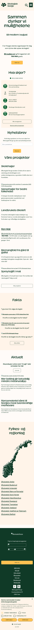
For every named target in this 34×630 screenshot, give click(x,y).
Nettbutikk (17, 582)
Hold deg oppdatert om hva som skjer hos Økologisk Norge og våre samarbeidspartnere (17, 139)
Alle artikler (17, 343)
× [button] (32, 599)
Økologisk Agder (7, 481)
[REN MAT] (17, 546)
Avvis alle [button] (25, 620)
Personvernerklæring (6, 609)
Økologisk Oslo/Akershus (11, 498)
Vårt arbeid (17, 573)
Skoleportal (17, 580)
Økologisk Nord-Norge (10, 494)
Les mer (18, 370)
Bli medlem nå (9, 54)
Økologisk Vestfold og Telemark (13, 511)
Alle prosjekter (17, 286)
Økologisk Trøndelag (9, 504)
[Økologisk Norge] (17, 534)
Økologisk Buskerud (9, 485)
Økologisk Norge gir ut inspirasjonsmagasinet (16, 233)
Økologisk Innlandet (9, 488)
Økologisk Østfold (8, 514)
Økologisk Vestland (9, 507)
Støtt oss (17, 62)
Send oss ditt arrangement (17, 125)
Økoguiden (17, 575)
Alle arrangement (17, 121)
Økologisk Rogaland (9, 501)
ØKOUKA (17, 568)
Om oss (17, 578)
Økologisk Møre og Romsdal (12, 491)
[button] (17, 624)
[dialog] (17, 613)
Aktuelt (17, 570)
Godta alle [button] (9, 620)
